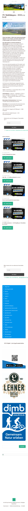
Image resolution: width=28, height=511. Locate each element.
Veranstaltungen (9, 327)
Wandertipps (8, 334)
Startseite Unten (8, 322)
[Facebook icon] (12, 1)
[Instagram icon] (15, 1)
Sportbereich (8, 313)
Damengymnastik (9, 289)
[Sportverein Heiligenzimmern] (14, 6)
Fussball (6, 294)
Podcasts (7, 301)
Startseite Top (8, 320)
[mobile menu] (26, 5)
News (6, 298)
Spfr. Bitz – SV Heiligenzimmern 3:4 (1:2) (11, 177)
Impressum (6, 506)
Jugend (6, 296)
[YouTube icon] (14, 1)
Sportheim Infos (8, 315)
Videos (6, 329)
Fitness (6, 291)
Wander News (8, 332)
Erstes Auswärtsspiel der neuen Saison (10, 200)
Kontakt (23, 506)
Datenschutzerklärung (15, 506)
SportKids (7, 317)
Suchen (22, 446)
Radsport (7, 303)
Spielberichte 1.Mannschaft (11, 308)
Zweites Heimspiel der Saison (8, 154)
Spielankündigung (9, 305)
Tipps (6, 324)
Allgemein (7, 286)
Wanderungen (8, 336)
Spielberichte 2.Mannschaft (11, 310)
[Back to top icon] (14, 499)
